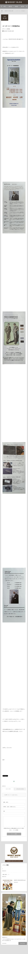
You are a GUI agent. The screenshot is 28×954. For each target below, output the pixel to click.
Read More (22, 943)
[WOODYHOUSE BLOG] (14, 2)
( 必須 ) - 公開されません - (9, 806)
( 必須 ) (5, 802)
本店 (5, 6)
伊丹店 (16, 6)
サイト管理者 (7, 29)
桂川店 (22, 6)
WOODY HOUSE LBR (9, 31)
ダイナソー (4, 937)
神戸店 (10, 6)
